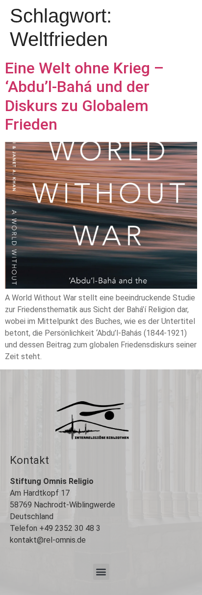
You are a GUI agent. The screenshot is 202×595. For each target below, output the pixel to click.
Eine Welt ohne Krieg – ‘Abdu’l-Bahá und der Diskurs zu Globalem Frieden (84, 96)
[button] (101, 572)
